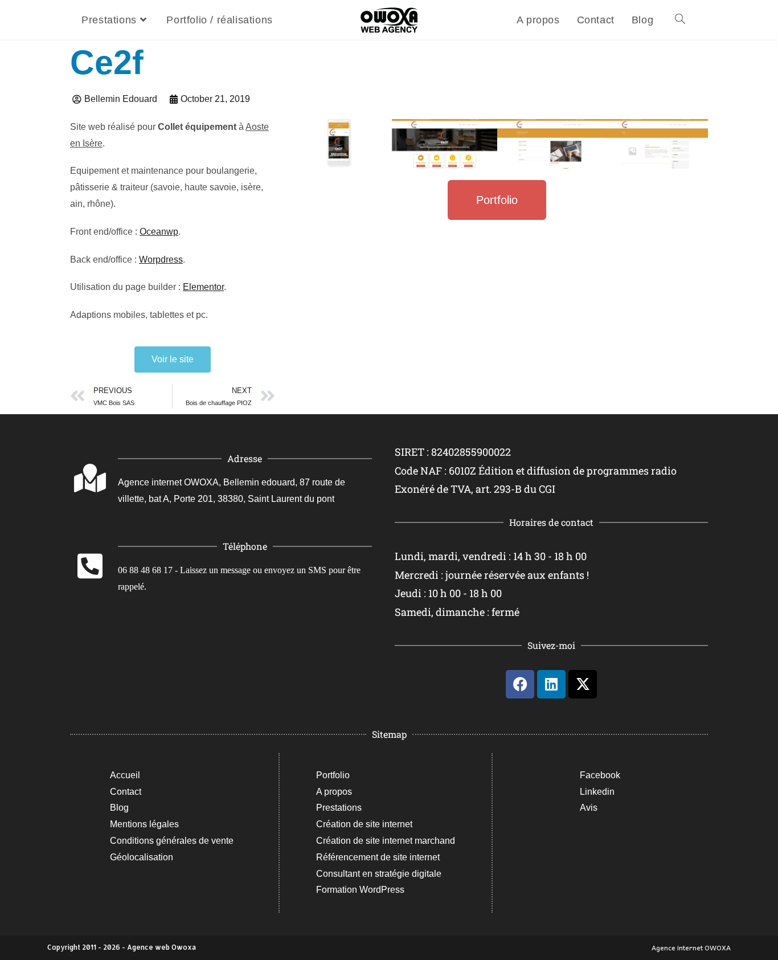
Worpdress (161, 259)
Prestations (339, 807)
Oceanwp (159, 231)
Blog (119, 807)
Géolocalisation (141, 857)
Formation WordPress (360, 889)
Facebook (600, 775)
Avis (588, 807)
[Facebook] (520, 684)
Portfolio (333, 775)
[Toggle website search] (680, 20)
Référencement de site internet (378, 857)
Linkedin (597, 791)
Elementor (203, 287)
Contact (125, 791)
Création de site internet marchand (385, 840)
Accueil (125, 775)
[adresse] (90, 478)
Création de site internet (364, 824)
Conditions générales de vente (172, 840)
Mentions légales (144, 824)
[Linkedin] (551, 684)
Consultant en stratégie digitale (378, 874)
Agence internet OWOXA (691, 947)
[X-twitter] (582, 684)
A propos (334, 791)
